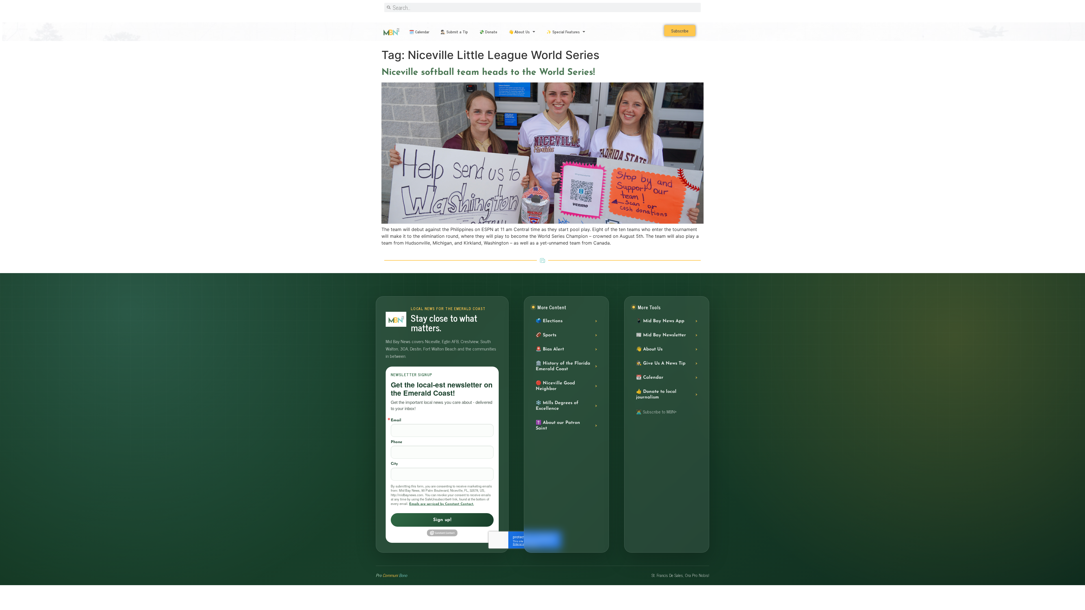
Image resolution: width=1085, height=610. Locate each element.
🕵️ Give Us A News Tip (660, 363)
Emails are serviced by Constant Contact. (441, 504)
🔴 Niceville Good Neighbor (555, 386)
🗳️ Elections (549, 321)
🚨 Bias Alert (550, 349)
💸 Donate (488, 31)
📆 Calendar (649, 377)
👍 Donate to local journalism (656, 394)
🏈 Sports (546, 335)
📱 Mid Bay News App (660, 321)
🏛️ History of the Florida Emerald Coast (563, 366)
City (394, 464)
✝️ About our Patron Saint (558, 426)
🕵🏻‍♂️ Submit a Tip (454, 31)
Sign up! (442, 520)
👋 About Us (519, 31)
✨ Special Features (563, 31)
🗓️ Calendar (419, 31)
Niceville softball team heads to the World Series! (488, 72)
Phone (396, 442)
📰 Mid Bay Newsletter (661, 335)
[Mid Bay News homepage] (396, 319)
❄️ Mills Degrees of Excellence (557, 406)
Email (396, 420)
